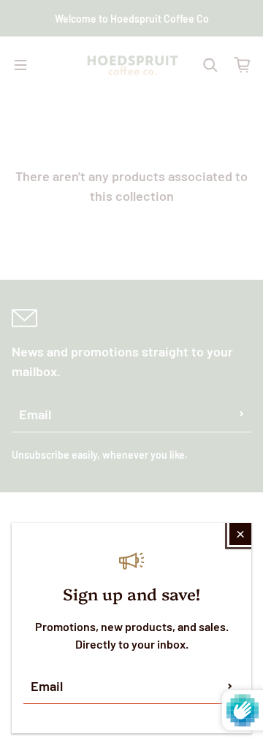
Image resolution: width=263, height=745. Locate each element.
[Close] (240, 534)
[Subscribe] (230, 686)
